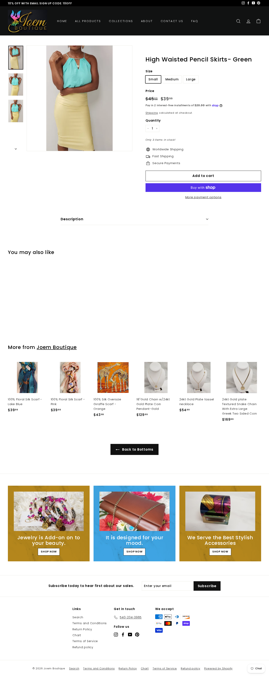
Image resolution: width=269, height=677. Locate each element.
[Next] (16, 147)
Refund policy (82, 647)
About (147, 21)
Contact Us (172, 21)
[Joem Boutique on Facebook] (123, 634)
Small (153, 79)
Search (77, 617)
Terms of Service (85, 641)
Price (150, 91)
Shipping (152, 112)
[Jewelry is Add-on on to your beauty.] (49, 511)
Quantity (153, 120)
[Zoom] (79, 98)
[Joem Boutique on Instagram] (116, 634)
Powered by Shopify (218, 668)
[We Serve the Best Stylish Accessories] (220, 511)
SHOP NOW (49, 551)
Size (149, 71)
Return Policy (82, 629)
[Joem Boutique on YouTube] (130, 634)
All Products (88, 21)
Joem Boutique (57, 347)
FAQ (194, 21)
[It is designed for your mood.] (134, 511)
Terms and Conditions (89, 623)
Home (62, 21)
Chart (76, 635)
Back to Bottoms (137, 449)
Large (191, 79)
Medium (172, 79)
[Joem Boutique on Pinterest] (137, 634)
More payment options (203, 197)
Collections (121, 21)
